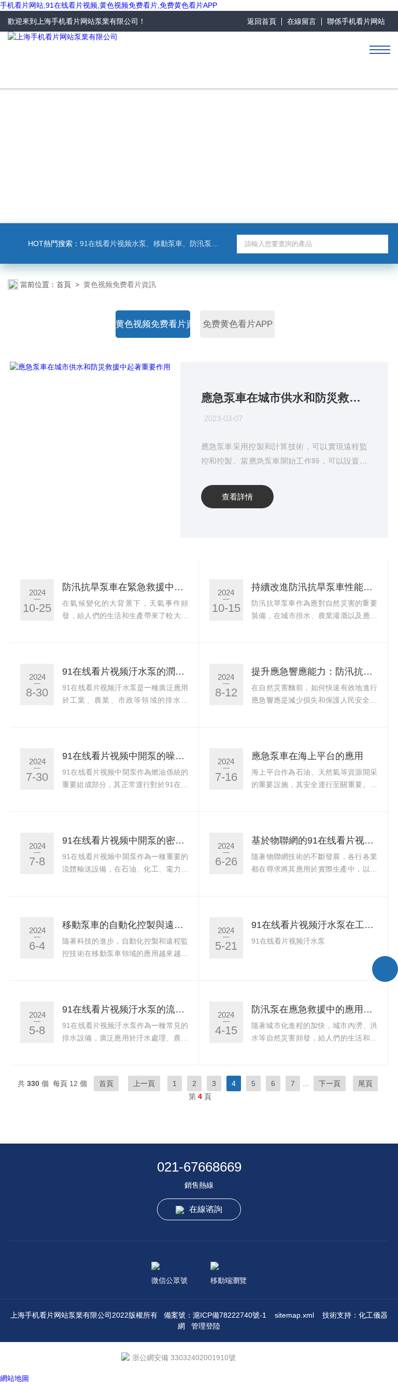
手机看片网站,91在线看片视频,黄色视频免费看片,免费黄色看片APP (108, 5)
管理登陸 (205, 1326)
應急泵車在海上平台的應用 (307, 756)
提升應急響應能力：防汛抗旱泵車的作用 (314, 671)
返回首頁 (261, 21)
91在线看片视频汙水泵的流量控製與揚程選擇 (125, 1009)
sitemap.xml (294, 1315)
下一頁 (329, 1083)
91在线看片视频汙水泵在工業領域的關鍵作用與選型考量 (314, 925)
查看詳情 (237, 496)
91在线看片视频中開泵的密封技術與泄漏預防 (125, 840)
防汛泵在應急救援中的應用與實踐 (314, 1009)
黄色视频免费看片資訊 (153, 324)
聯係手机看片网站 (356, 21)
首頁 (63, 284)
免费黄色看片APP (238, 324)
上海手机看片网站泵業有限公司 (87, 21)
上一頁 (144, 1083)
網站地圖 (14, 1378)
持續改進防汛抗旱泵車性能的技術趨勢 (314, 587)
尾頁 (365, 1083)
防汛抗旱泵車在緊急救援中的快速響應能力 (125, 587)
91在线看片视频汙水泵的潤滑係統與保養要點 (125, 671)
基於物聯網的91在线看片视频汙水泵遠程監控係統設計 (314, 840)
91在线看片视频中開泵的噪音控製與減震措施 (125, 756)
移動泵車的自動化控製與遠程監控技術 (125, 925)
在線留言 (301, 21)
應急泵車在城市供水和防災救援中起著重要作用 (284, 397)
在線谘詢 (205, 1209)
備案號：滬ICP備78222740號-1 (215, 1315)
